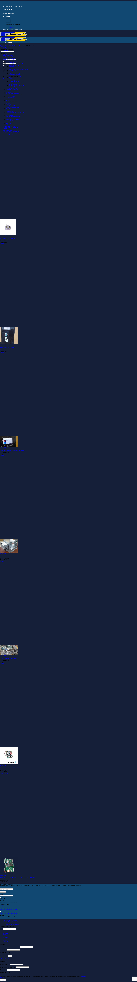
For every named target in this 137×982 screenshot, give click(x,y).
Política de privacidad (8, 923)
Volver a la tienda (10, 27)
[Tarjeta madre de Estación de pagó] (9, 654)
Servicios (5, 53)
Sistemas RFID (9, 92)
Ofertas (5, 936)
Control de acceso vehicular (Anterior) (15, 91)
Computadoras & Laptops (12, 105)
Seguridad (8, 123)
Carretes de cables (10, 96)
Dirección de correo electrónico (8, 967)
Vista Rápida (3, 236)
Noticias (5, 940)
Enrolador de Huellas (14, 81)
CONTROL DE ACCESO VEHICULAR (12, 131)
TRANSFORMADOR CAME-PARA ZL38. (10, 768)
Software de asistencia (14, 65)
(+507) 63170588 (17, 6)
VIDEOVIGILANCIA (8, 134)
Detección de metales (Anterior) (13, 107)
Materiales (8, 114)
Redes (7, 99)
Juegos (7, 109)
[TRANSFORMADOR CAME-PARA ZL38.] (9, 764)
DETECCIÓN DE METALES (9, 58)
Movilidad (8, 104)
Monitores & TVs (10, 111)
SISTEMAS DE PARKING (9, 126)
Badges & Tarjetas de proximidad (16, 63)
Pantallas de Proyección (11, 61)
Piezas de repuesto (13, 80)
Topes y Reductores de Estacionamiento (18, 69)
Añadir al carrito (4, 773)
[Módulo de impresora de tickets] (9, 552)
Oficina (7, 100)
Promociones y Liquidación (12, 93)
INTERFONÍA (6, 128)
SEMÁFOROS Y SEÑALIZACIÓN (11, 57)
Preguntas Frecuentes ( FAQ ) (10, 920)
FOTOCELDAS (12, 70)
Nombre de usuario (5, 964)
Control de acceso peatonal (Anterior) (15, 112)
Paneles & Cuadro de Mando (16, 82)
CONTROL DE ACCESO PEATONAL (12, 133)
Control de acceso (20, 45)
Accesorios (11, 67)
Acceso (10, 956)
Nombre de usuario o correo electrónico (10, 947)
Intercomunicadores (13, 86)
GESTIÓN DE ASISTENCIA (9, 130)
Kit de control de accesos (12, 89)
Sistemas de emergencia (14, 73)
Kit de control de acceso (14, 72)
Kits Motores (12, 78)
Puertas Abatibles (13, 84)
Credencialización (10, 97)
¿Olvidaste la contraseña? (6, 958)
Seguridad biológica (10, 120)
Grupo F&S (5, 933)
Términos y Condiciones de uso (10, 921)
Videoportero (12, 77)
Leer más (2, 243)
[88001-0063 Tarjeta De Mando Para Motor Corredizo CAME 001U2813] (9, 874)
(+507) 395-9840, (4, 909)
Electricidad (8, 108)
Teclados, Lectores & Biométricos (17, 85)
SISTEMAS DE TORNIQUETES (10, 127)
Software (8, 124)
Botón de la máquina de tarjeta (7, 347)
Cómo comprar (7, 9)
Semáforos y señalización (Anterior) (14, 95)
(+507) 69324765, (8, 6)
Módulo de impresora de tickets (7, 556)
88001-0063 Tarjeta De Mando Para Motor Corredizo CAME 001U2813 (17, 877)
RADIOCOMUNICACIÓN (9, 55)
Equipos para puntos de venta (13, 116)
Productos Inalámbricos (14, 74)
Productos (5, 50)
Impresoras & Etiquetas (11, 101)
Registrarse (3, 980)
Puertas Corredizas (13, 88)
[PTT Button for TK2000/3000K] (8, 234)
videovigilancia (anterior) (12, 115)
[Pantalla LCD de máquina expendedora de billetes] (9, 446)
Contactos (5, 941)
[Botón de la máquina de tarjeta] (9, 343)
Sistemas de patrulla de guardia (16, 76)
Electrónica (8, 122)
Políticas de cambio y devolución (11, 924)
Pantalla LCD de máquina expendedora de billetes (12, 450)
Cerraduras (11, 66)
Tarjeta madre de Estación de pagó (8, 658)
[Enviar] (3, 61)
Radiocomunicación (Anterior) (13, 119)
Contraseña (3, 949)
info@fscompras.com (5, 905)
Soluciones (5, 54)
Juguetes (8, 103)
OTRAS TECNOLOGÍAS (9, 45)
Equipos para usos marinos (12, 118)
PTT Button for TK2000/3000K (7, 238)
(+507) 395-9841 (13, 909)
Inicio (4, 47)
